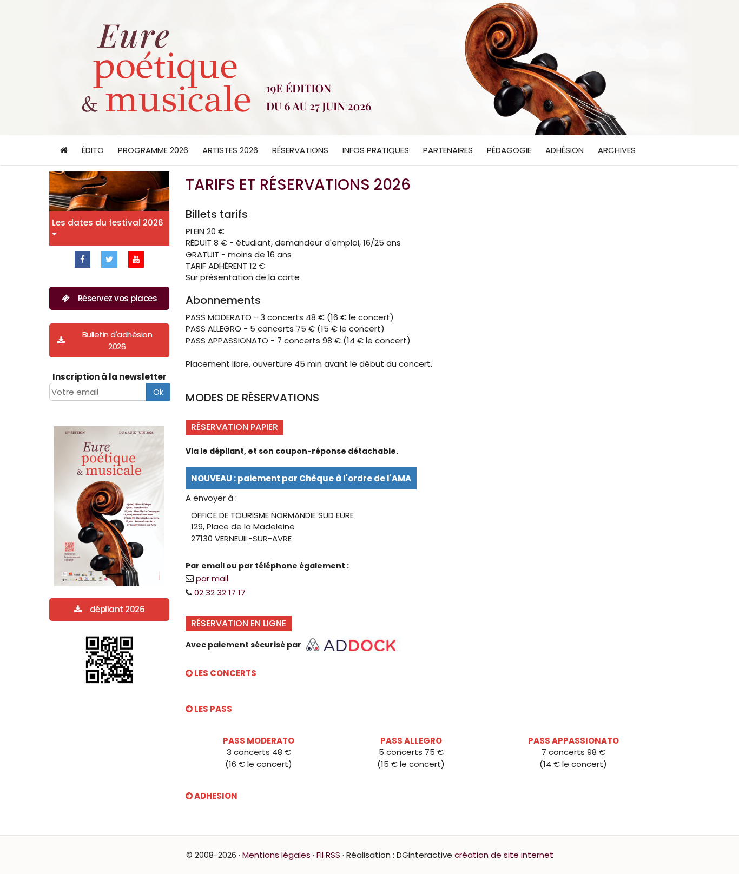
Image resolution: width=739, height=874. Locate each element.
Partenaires (448, 150)
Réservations (300, 150)
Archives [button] (617, 150)
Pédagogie (509, 150)
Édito (93, 150)
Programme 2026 (153, 150)
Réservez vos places (117, 298)
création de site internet (503, 854)
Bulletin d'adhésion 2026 (117, 340)
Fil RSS (328, 854)
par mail (212, 578)
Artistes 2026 (230, 150)
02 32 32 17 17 (220, 592)
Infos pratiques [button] (375, 150)
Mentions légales (276, 854)
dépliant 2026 (117, 609)
